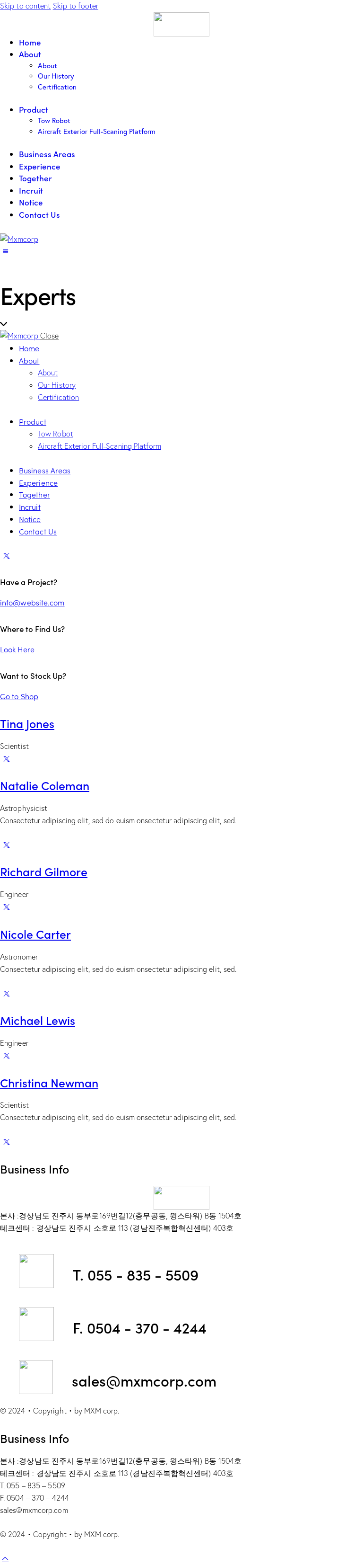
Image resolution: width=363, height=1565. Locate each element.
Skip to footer (75, 5)
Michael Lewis (37, 1020)
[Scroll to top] (5, 1558)
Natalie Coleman (44, 785)
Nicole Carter (35, 933)
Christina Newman (49, 1082)
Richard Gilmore (43, 871)
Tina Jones (27, 723)
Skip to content (25, 5)
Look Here (17, 649)
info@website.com (32, 602)
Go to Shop (19, 696)
